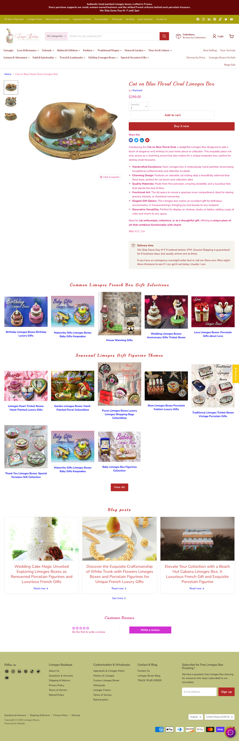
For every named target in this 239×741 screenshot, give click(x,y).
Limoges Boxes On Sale (222, 57)
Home (7, 74)
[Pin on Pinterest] (147, 140)
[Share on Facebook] (131, 140)
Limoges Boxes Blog (149, 675)
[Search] (164, 36)
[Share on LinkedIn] (142, 140)
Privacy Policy (56, 685)
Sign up (226, 692)
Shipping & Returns (59, 680)
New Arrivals (228, 50)
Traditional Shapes (108, 50)
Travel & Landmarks (71, 57)
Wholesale (117, 19)
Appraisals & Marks (82, 19)
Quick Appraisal (145, 19)
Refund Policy (56, 695)
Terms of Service (58, 690)
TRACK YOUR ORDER (149, 680)
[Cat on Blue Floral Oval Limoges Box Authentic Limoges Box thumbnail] (11, 87)
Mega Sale (230, 64)
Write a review (150, 630)
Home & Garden (134, 50)
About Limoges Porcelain (57, 19)
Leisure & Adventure (15, 57)
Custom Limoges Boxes (106, 680)
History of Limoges (103, 675)
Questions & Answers (61, 675)
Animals (47, 50)
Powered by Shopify (14, 723)
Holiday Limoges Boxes (102, 57)
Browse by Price (196, 57)
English (194, 716)
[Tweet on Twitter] (136, 140)
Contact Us (161, 19)
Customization (101, 19)
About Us (54, 670)
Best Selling (210, 50)
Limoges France (34, 19)
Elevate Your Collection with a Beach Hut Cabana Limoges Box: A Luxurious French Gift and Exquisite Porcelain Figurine (197, 574)
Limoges (8, 50)
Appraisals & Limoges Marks (109, 670)
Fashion (87, 50)
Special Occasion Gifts (134, 57)
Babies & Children (67, 50)
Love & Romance (27, 50)
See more (118, 598)
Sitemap (76, 715)
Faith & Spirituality (44, 57)
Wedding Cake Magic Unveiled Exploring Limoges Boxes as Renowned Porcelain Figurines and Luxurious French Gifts (41, 574)
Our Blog (130, 19)
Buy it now (181, 126)
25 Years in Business (14, 19)
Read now (40, 588)
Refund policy (100, 699)
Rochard (137, 90)
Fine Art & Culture (159, 50)
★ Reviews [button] (236, 373)
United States (217, 716)
